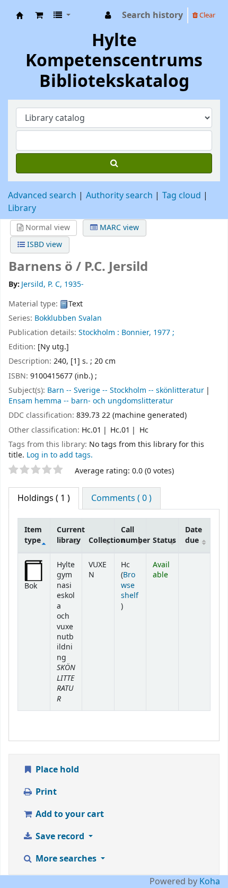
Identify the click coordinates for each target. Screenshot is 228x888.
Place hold (56, 769)
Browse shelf (129, 585)
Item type (33, 535)
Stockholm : (98, 332)
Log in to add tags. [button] (60, 455)
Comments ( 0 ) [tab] (121, 498)
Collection (101, 540)
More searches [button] (66, 858)
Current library (69, 535)
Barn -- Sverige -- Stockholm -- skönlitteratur (125, 390)
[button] (39, 15)
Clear (206, 15)
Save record (59, 836)
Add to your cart (68, 814)
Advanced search (42, 195)
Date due (193, 535)
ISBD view (43, 244)
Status (164, 540)
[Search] (114, 163)
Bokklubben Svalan (68, 318)
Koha (209, 881)
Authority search (119, 195)
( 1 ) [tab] (43, 498)
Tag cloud (181, 195)
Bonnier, (136, 332)
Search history (152, 15)
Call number (133, 535)
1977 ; (163, 332)
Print (45, 792)
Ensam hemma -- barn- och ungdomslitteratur (90, 401)
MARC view (118, 227)
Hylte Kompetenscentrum (19, 15)
